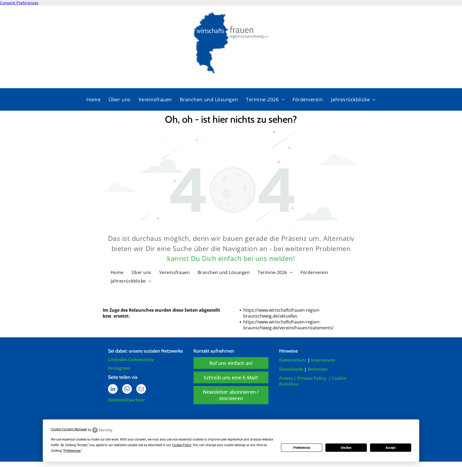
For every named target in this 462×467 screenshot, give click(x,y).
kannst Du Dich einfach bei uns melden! (231, 258)
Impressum (323, 360)
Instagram (119, 368)
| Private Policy (310, 378)
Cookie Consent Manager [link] (69, 429)
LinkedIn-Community (130, 359)
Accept (390, 448)
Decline (346, 448)
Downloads (291, 369)
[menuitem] (93, 99)
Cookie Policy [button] (181, 445)
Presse (286, 378)
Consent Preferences (19, 2)
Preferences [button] (72, 451)
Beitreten (318, 369)
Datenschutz (292, 360)
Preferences (301, 448)
